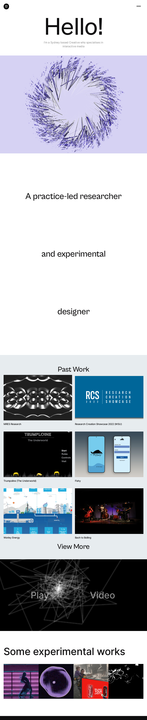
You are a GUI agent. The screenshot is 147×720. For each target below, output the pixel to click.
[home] (6, 6)
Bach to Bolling (83, 537)
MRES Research (12, 424)
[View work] (38, 398)
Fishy (78, 480)
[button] (138, 6)
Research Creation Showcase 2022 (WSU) (98, 424)
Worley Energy (12, 537)
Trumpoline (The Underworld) (20, 480)
